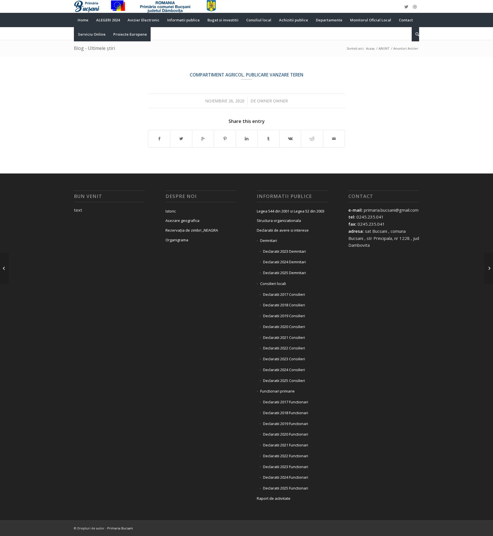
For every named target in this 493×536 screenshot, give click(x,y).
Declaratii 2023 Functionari (285, 466)
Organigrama (176, 239)
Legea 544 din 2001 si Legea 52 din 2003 (290, 211)
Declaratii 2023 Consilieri (284, 358)
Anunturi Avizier (405, 48)
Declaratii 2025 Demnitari (284, 272)
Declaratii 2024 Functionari (285, 477)
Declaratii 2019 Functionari (285, 423)
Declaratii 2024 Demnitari (284, 261)
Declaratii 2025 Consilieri (284, 380)
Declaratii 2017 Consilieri (284, 294)
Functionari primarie (277, 391)
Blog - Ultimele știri (94, 48)
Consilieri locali (273, 283)
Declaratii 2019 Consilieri (284, 315)
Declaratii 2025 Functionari (285, 488)
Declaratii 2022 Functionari (285, 455)
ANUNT (384, 48)
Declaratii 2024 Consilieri (284, 369)
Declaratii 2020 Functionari (285, 434)
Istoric (170, 211)
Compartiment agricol (217, 75)
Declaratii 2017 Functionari (285, 401)
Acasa (370, 48)
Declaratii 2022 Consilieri (284, 348)
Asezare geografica (182, 220)
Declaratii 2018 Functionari (285, 412)
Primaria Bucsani (120, 528)
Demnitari (268, 240)
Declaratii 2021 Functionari (285, 445)
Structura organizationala (279, 220)
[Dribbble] (415, 6)
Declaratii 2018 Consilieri (284, 305)
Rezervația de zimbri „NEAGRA (191, 230)
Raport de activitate (273, 498)
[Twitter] (406, 6)
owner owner (272, 101)
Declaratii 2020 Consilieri (284, 326)
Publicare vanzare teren (274, 75)
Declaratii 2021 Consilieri (284, 337)
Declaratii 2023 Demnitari (284, 251)
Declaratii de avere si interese (283, 230)
